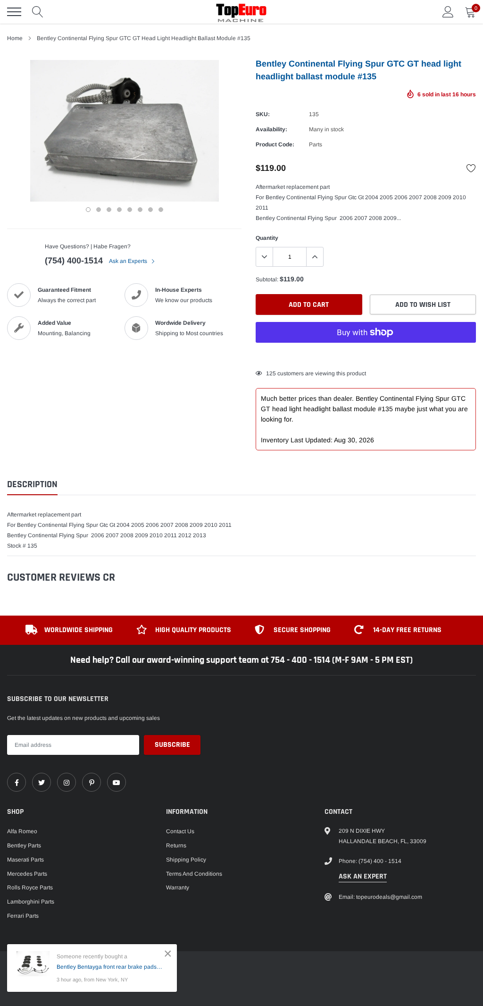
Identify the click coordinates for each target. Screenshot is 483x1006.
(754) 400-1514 (74, 260)
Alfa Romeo (22, 831)
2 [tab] (98, 209)
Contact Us (180, 831)
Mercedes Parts (27, 874)
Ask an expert (363, 876)
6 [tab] (140, 209)
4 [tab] (119, 209)
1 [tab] (88, 209)
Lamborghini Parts (30, 901)
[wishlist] (471, 168)
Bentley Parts (24, 845)
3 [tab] (109, 209)
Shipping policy (186, 859)
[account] (448, 11)
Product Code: (275, 144)
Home (15, 38)
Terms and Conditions (194, 874)
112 (270, 373)
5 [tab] (129, 209)
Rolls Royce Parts (30, 887)
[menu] (14, 12)
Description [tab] (32, 484)
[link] (16, 782)
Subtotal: (267, 279)
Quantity (267, 238)
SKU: (263, 114)
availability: (271, 129)
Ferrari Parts (23, 916)
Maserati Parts (25, 859)
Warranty (177, 887)
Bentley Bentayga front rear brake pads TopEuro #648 (110, 967)
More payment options (366, 355)
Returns (176, 845)
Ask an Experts (129, 261)
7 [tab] (150, 209)
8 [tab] (160, 209)
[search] (37, 12)
